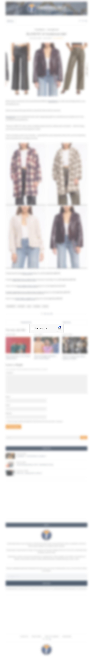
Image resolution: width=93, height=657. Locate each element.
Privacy (57, 332)
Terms (61, 332)
